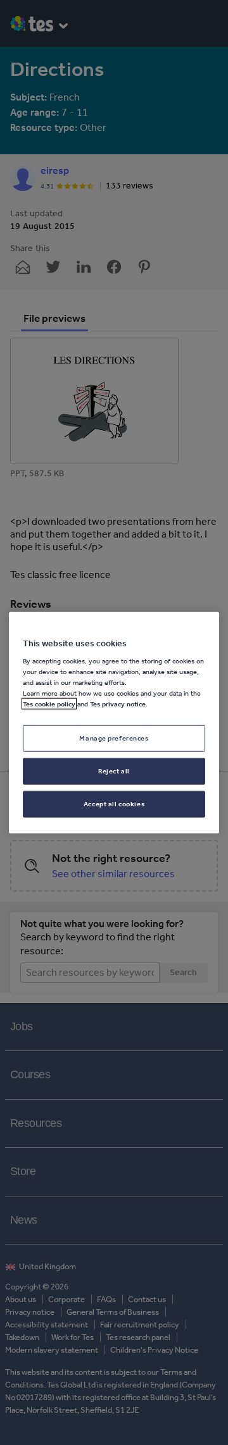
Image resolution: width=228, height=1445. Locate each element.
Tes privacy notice (118, 703)
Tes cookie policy (49, 703)
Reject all (114, 770)
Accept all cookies (114, 803)
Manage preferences (113, 738)
